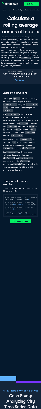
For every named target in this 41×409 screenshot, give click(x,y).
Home (4, 10)
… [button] (9, 10)
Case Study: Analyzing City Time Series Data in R (26, 10)
